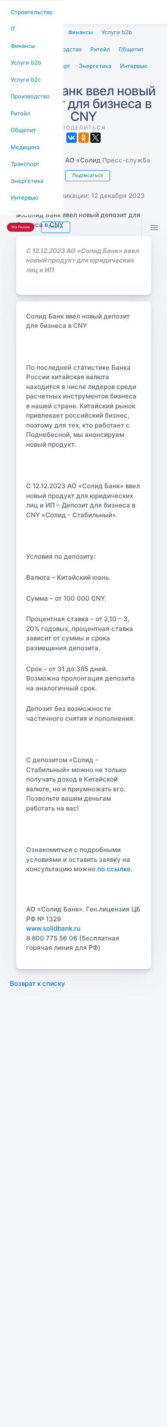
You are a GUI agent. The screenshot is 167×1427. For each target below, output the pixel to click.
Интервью (23, 185)
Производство (28, 90)
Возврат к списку (37, 979)
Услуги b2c (24, 74)
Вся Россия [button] (19, 214)
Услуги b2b (24, 59)
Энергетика (25, 169)
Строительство (30, 11)
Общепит (21, 122)
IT (12, 27)
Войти (53, 213)
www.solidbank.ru (53, 924)
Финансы (21, 43)
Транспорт (23, 153)
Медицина (23, 138)
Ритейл (19, 106)
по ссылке (114, 865)
